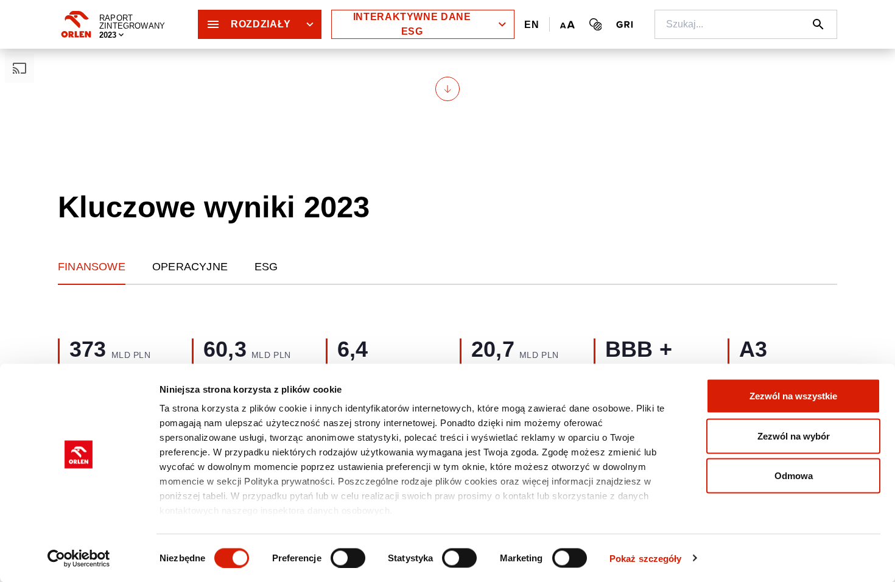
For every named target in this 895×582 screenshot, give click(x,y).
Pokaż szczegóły (645, 558)
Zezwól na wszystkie (793, 396)
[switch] (348, 557)
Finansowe (91, 267)
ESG (266, 267)
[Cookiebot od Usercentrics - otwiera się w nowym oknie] (79, 558)
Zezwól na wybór (793, 435)
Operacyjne (190, 267)
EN (531, 24)
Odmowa (793, 476)
